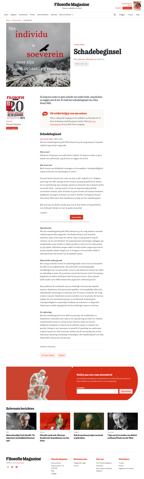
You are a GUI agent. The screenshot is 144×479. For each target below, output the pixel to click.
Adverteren (99, 466)
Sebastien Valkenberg (86, 59)
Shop (137, 15)
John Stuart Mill (46, 139)
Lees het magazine (12, 128)
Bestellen (118, 8)
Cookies (121, 463)
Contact (130, 15)
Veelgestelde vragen (80, 463)
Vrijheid (61, 355)
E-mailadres (43, 213)
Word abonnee (127, 8)
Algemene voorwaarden (126, 468)
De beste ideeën (16, 20)
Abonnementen (56, 463)
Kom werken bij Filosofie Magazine (104, 469)
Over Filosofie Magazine (104, 463)
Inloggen (54, 473)
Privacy (121, 466)
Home (8, 20)
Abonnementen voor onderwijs (57, 467)
